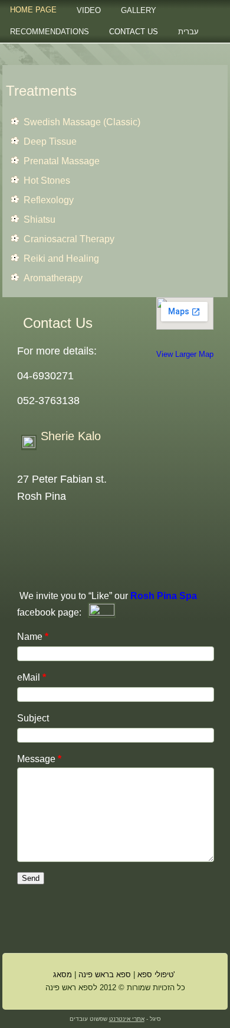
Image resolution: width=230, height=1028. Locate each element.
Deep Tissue (50, 141)
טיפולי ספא (155, 974)
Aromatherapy (53, 278)
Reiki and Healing (61, 258)
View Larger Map (184, 354)
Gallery (138, 10)
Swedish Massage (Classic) (82, 122)
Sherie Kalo (71, 436)
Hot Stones (47, 180)
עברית (188, 31)
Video (89, 10)
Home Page (33, 9)
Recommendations (49, 31)
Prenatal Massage (62, 161)
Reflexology (49, 200)
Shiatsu (39, 219)
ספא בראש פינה (104, 974)
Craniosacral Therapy (69, 239)
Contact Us (133, 31)
